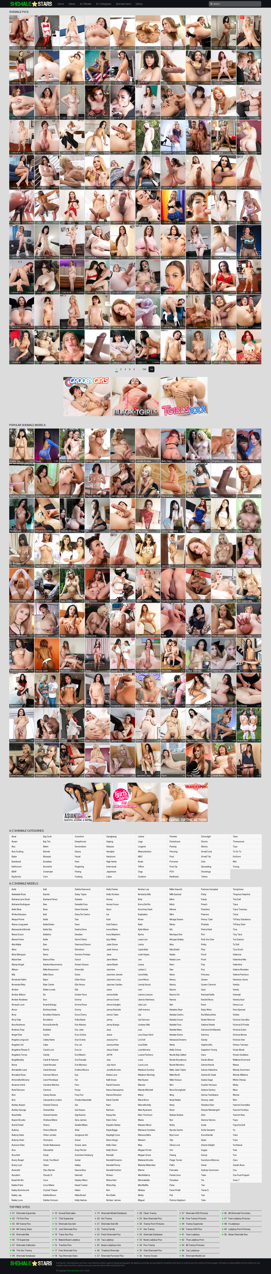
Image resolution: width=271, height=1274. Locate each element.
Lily (139, 1014)
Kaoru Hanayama (114, 1090)
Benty (46, 949)
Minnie (173, 909)
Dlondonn (79, 949)
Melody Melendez (147, 1165)
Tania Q (205, 1190)
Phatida (205, 924)
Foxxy (77, 1090)
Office (141, 866)
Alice (14, 949)
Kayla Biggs (112, 1130)
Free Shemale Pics (68, 1250)
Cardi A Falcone (50, 1060)
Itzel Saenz (111, 924)
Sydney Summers (210, 1170)
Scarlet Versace (209, 1085)
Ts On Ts (237, 851)
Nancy (173, 979)
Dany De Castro (82, 914)
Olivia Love (175, 1145)
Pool (172, 856)
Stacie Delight (208, 1145)
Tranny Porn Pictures (153, 1224)
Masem (142, 1140)
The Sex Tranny (24, 1250)
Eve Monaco (81, 1065)
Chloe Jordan (49, 1135)
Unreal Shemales (67, 1213)
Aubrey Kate (18, 1135)
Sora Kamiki (207, 1135)
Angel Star (17, 1034)
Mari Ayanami (145, 1110)
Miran (172, 924)
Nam (172, 964)
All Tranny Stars (24, 1229)
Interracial (111, 866)
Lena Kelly (143, 974)
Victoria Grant (239, 1029)
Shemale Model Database (114, 1213)
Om (171, 1150)
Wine (235, 1090)
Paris (172, 1185)
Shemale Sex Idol (67, 1224)
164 (144, 369)
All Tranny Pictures (195, 1245)
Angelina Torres (19, 1055)
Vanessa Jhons (240, 979)
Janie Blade (112, 964)
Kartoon (110, 1110)
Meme (141, 1170)
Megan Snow (144, 1155)
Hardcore (110, 856)
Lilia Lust (142, 1004)
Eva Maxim (80, 1055)
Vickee (236, 1014)
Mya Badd (174, 949)
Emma (78, 999)
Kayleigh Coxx (113, 1135)
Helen (77, 1190)
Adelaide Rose (19, 894)
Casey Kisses (49, 1095)
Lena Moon (143, 979)
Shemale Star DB (109, 1224)
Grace (78, 1140)
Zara (235, 1160)
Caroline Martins (51, 1085)
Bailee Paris (17, 1185)
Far (76, 1080)
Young (236, 866)
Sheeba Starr (207, 1105)
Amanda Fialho (19, 979)
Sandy (204, 1040)
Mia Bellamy (144, 1175)
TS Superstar (22, 1240)
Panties (173, 836)
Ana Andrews (18, 1024)
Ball (45, 889)
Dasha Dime (81, 929)
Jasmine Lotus (113, 979)
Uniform (237, 856)
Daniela (78, 899)
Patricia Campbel (209, 889)
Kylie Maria (143, 929)
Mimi (172, 899)
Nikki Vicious (176, 1080)
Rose (203, 1004)
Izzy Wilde (111, 939)
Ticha (235, 914)
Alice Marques (19, 954)
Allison (15, 969)
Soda (203, 1125)
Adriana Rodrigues (21, 904)
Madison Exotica (146, 1070)
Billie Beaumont (51, 969)
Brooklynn (48, 1019)
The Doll (237, 899)
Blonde (46, 851)
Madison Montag (146, 1075)
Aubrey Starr (18, 1140)
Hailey (78, 1165)
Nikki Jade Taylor (178, 1070)
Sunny (204, 1155)
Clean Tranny (150, 1213)
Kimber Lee (143, 889)
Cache (46, 1034)
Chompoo (48, 1140)
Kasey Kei (111, 1115)
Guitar (78, 1160)
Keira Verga (112, 1140)
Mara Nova (143, 1100)
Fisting (78, 871)
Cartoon (47, 1090)
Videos (72, 4)
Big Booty (16, 876)
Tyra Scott (238, 949)
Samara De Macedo (211, 1029)
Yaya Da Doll (239, 1125)
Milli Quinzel (175, 894)
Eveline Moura (82, 1070)
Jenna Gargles (113, 1004)
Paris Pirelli (175, 1190)
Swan (204, 1165)
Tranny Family (108, 1229)
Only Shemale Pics (152, 1250)
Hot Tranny (106, 1218)
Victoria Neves (240, 1034)
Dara (77, 924)
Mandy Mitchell (145, 1090)
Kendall (110, 1155)
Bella (45, 919)
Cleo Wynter (49, 1170)
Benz (45, 954)
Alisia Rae (16, 959)
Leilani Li (142, 969)
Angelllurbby (18, 1060)
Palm (172, 1165)
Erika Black (80, 1019)
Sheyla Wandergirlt (210, 1110)
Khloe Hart (111, 1180)
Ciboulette (48, 1150)
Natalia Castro (176, 1014)
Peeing (173, 846)
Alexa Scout (18, 934)
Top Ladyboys (192, 1250)
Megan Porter (145, 1150)
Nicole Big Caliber (178, 1055)
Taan (203, 1175)
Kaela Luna (111, 1075)
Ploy (203, 949)
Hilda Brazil (80, 1195)
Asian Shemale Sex (238, 1234)
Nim (171, 1085)
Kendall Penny (113, 1165)
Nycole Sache (176, 1130)
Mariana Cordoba (146, 1130)
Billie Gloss (48, 974)
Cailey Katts (49, 1040)
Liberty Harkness (146, 999)
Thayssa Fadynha (241, 894)
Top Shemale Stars (68, 1256)
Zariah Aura (238, 1165)
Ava (14, 1150)
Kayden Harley (113, 1125)
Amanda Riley (18, 984)
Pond (203, 954)
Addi (14, 889)
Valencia (237, 954)
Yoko (235, 1135)
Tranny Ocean (150, 1256)
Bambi (46, 894)
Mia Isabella (144, 1180)
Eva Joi (78, 1045)
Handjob (110, 851)
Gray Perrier (81, 1150)
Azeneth (16, 1170)
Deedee (78, 934)
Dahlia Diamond (82, 889)
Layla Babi (143, 949)
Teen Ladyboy (193, 1234)
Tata (203, 1200)
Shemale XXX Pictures (197, 1213)
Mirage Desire (176, 919)
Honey (109, 899)
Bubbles (47, 1029)
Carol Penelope (50, 1080)
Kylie (140, 924)
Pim (203, 934)
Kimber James (113, 1200)
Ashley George (19, 1110)
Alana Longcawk (20, 924)
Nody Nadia (175, 1100)
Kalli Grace (111, 1080)
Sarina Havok (207, 1065)
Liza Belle (142, 1045)
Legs (140, 841)
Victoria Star (239, 1040)
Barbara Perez (50, 899)
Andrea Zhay (18, 1029)
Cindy (46, 1155)
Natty (172, 1045)
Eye (76, 1075)
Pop (203, 964)
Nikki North (175, 1075)
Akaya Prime (18, 919)
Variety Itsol (238, 999)
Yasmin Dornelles (241, 1105)
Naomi (173, 989)
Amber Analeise (20, 999)
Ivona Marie (112, 929)
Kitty (140, 899)
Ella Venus (80, 984)
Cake (45, 1045)
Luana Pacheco (145, 1055)
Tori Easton (238, 939)
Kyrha (141, 934)
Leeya (141, 964)
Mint (172, 914)
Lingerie (142, 846)
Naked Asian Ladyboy (69, 1240)
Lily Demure (144, 1019)
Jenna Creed (112, 999)
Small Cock (206, 851)
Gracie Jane (81, 1145)
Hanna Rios (80, 1170)
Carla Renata (49, 1070)
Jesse (109, 1034)
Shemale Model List (195, 1256)
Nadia (172, 954)
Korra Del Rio (144, 904)
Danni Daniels (81, 909)
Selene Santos (208, 1090)
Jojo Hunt (111, 1065)
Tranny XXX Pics (194, 1229)
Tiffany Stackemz (242, 919)
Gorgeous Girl (81, 1135)
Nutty (172, 1125)
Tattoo (204, 876)
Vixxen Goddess (240, 1055)
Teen (235, 836)
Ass (13, 846)
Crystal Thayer (50, 1190)
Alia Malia (16, 944)
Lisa (140, 1029)
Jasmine (110, 969)
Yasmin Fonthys (241, 1110)
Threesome (238, 841)
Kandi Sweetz (113, 1085)
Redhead (174, 876)
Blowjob (47, 856)
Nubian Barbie (176, 1115)
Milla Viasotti (176, 889)
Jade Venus (112, 949)
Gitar (77, 1130)
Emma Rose (81, 1004)
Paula (204, 899)
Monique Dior (176, 934)
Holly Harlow (81, 1200)
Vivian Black (238, 1050)
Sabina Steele (208, 1024)
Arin (14, 1095)
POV (172, 871)
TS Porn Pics (22, 1218)
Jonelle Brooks (113, 1070)
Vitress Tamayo (240, 1045)
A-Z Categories (103, 4)
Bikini (45, 846)
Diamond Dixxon (83, 944)
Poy (203, 969)
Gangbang (111, 836)
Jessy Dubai (112, 1050)
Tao (203, 1195)
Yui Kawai (237, 1145)
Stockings (206, 871)
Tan (203, 1185)
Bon (45, 999)
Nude (140, 861)
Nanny (173, 984)
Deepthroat (80, 841)
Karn (108, 1105)
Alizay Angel (18, 964)
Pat (171, 1195)
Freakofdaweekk (83, 1100)
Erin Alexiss (80, 1024)
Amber (15, 989)
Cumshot (79, 836)
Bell (45, 914)
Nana (172, 974)
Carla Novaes (49, 1065)
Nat (171, 1004)
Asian (14, 841)
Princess (205, 974)
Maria (141, 1120)
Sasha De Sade (208, 1075)
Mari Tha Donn (145, 1115)
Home (61, 4)
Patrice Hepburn (178, 1200)
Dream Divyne (82, 964)
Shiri (203, 1115)
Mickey (141, 1190)
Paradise (174, 1180)
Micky (141, 1195)
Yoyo (235, 1140)
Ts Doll (236, 944)
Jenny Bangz (112, 1024)
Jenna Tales (112, 1014)
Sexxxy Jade (207, 1100)
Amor (14, 1009)
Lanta (141, 944)
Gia (76, 1105)
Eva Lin (78, 1050)
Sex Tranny (149, 1229)
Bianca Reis (49, 959)
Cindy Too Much (51, 1160)
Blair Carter (48, 984)
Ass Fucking (17, 851)
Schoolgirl (206, 836)
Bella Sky (47, 929)
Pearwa (205, 914)
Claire (46, 1165)
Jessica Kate (112, 1045)
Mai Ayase (143, 1080)
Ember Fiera (81, 994)
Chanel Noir (48, 1110)
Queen (204, 979)
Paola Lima (175, 1175)
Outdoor (142, 876)
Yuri (235, 1155)
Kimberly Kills (144, 894)
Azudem (16, 1175)
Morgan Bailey (177, 939)
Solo (203, 861)
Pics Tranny (149, 1245)
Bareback (16, 861)
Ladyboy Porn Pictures (239, 1229)
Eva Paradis (80, 1060)
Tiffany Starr (239, 924)
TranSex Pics (65, 1245)
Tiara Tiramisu (240, 909)
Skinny (204, 846)
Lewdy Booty (144, 984)
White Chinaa (239, 1080)
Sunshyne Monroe (210, 1160)
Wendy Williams (240, 1075)
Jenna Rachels (113, 1009)
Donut (78, 959)
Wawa (236, 1065)
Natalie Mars (176, 1029)
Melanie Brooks (145, 1160)
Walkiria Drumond (241, 1060)
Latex (109, 876)
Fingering (79, 866)
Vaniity (236, 984)
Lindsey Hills (144, 1024)
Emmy (78, 1009)
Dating (139, 4)
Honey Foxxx (112, 904)
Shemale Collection (25, 1245)
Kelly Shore (111, 1150)
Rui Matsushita (208, 1014)
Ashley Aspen (18, 1105)
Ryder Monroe (208, 1019)
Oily (171, 1140)
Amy (14, 1014)
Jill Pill (109, 1055)
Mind (172, 904)
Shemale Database (25, 1256)
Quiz (203, 989)
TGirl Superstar (66, 1218)
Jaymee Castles (114, 984)
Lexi (140, 989)
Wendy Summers (241, 1070)
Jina (108, 1060)
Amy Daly (16, 1019)
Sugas (204, 1150)
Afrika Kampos (19, 914)
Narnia (173, 999)
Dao (77, 919)
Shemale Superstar (26, 1213)
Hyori (108, 909)
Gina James (81, 1120)
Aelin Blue (16, 909)
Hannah (78, 1175)
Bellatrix (47, 934)
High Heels (111, 861)
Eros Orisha (80, 1034)
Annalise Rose (19, 1075)
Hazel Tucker (81, 1185)
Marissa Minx (144, 1135)
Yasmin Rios (239, 1115)
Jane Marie (111, 959)
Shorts (204, 841)
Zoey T (236, 1180)
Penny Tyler (207, 919)
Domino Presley (82, 954)
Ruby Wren (206, 1009)
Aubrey (15, 1130)
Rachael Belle (207, 994)
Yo (234, 1130)
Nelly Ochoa (175, 1050)
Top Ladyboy (107, 1240)
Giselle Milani (81, 1125)
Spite (203, 1140)
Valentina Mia (239, 959)
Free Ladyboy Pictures (239, 1218)
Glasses (110, 846)
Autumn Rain (18, 1145)
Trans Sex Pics (66, 1234)
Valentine (237, 964)
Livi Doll (141, 1040)
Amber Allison (19, 994)
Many (140, 1095)
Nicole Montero (177, 1065)
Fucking (78, 876)
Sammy (205, 1034)
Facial (77, 856)
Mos (172, 944)
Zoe (235, 1170)
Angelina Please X (20, 1050)
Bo (44, 994)
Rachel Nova (207, 999)
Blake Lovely (49, 989)
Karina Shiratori (114, 1095)
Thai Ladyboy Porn (195, 1240)
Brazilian (47, 861)
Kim (108, 1190)
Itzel (108, 919)
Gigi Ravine (80, 1115)
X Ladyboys (234, 1224)
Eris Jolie (79, 1029)
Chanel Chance (50, 1105)
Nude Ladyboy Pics (152, 1240)
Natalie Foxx (175, 1024)
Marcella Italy (144, 1105)
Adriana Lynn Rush (21, 899)
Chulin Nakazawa (51, 1145)
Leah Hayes (143, 954)
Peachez (205, 909)
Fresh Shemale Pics (111, 1234)
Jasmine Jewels (114, 974)
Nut (171, 1120)
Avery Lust (17, 1165)
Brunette (47, 866)
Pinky (203, 944)
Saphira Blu (206, 1045)
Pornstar (174, 861)
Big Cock (47, 836)
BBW (14, 871)
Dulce (77, 974)
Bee (45, 904)
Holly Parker (112, 889)
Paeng (173, 1155)
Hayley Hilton (81, 1180)
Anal (14, 836)
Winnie (236, 1095)
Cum (45, 876)
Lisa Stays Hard (145, 1034)
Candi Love (48, 1050)
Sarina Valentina (209, 1070)
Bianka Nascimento (52, 964)
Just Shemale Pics (68, 1229)
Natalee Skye (176, 1009)
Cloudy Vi (47, 1175)
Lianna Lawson (145, 994)
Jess (108, 1029)
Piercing (174, 851)
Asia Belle (16, 1115)
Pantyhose (175, 841)
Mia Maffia (143, 1185)
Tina (235, 929)
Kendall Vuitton (113, 1170)
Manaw (141, 1085)
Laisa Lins (143, 939)
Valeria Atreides (241, 969)
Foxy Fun (79, 1095)
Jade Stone (112, 944)
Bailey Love (17, 1200)
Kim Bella (110, 1195)
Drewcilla (79, 969)
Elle (76, 989)
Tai (202, 1180)
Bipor (45, 979)
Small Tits (206, 856)
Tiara (235, 904)
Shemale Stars (73, 1271)
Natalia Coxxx (176, 1019)
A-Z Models (85, 4)
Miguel (141, 1200)
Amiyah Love (18, 1004)
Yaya (235, 1120)
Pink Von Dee (207, 939)
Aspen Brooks (18, 1120)
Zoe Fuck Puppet (241, 1175)
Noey (172, 1105)
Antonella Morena (20, 1080)
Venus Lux (238, 1004)
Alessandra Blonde (21, 929)
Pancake (174, 1170)
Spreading (206, 866)
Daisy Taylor (81, 894)
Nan (171, 969)
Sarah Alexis (207, 1060)
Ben (45, 944)
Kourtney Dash (145, 909)
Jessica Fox (112, 1040)
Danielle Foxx (81, 904)
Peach (204, 904)
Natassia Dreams (178, 1040)
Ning (172, 1095)
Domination (80, 846)
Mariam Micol (144, 1125)
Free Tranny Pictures (196, 1218)
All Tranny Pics (23, 1224)
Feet (77, 861)
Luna (140, 1060)
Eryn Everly (80, 1040)
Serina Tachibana (209, 1095)
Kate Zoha (111, 1120)
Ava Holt (16, 1155)
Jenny (109, 1019)
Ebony (78, 851)
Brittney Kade (49, 1009)
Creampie (48, 871)
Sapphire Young (209, 1050)
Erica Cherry (81, 1014)
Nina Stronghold (177, 1090)
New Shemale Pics (152, 1218)
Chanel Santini (50, 1115)
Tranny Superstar (194, 1224)
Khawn (109, 1175)
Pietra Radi (206, 929)
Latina (141, 836)
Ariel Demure (18, 1090)
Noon (172, 1110)
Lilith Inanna (144, 1009)
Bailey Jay (17, 1195)
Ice (107, 914)
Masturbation (144, 851)
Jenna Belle (112, 994)
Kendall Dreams (114, 1160)
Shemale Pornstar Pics (112, 1256)
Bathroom (17, 866)
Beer (45, 909)
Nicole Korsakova (178, 1060)
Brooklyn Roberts (51, 1014)
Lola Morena (144, 1050)
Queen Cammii (208, 984)
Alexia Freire (18, 939)
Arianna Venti (18, 1085)
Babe (14, 856)
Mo (171, 929)
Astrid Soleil (17, 1125)
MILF (140, 856)
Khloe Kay (111, 1185)
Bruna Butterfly (50, 1024)
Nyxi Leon (174, 1135)
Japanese (111, 871)
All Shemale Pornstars (239, 1213)
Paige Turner (176, 1160)
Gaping (109, 841)
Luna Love (143, 1065)
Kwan (140, 919)
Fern (77, 1085)
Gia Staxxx (80, 1110)
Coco (45, 1180)
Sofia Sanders (208, 1130)
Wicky (235, 1085)
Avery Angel (18, 1160)
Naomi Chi (175, 994)
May (140, 1145)
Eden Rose (80, 979)
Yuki (235, 1150)
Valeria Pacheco (241, 974)
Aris (14, 1100)
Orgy (140, 871)
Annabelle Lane (19, 1070)
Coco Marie (48, 1185)
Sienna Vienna (208, 1120)
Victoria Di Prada (241, 1024)
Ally (13, 974)
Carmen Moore (50, 1075)
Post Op (173, 866)
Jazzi (109, 989)
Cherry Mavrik (50, 1130)
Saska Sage (207, 1080)
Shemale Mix (22, 1234)
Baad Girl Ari (18, 1180)
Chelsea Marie (50, 1120)
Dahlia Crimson (50, 1200)
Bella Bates (48, 924)
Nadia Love (175, 959)
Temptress (238, 889)
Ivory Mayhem (113, 934)
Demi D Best (81, 939)
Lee (140, 959)
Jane (108, 954)
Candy (46, 1055)
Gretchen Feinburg (84, 1155)
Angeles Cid (17, 1045)
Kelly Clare (111, 1145)
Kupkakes (143, 914)
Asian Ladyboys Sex (111, 1245)
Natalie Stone (176, 1034)
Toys (235, 846)
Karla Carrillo (112, 1100)
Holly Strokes (112, 894)
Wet (235, 861)
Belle (45, 939)
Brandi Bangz (49, 1004)
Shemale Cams (123, 4)
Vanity (236, 989)
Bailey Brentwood (20, 1190)
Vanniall (237, 994)
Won (235, 1100)
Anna (14, 1065)
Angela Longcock (20, 1040)
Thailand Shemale (110, 1250)
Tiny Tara (237, 934)
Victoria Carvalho (241, 1019)
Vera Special (239, 1009)
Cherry (46, 1125)
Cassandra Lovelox (52, 1100)
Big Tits (46, 841)
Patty (203, 894)
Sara (203, 1055)
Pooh (203, 959)
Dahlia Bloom (49, 1195)
